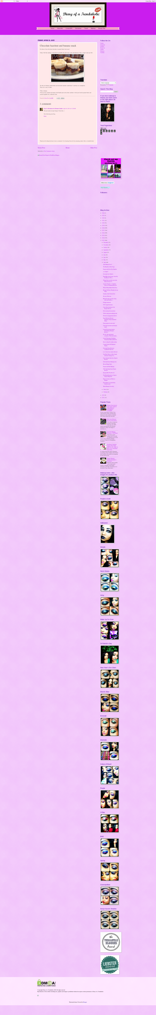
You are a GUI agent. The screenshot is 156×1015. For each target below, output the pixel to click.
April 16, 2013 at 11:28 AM (69, 108)
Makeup (93, 28)
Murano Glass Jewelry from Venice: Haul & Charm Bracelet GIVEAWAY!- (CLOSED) (112, 407)
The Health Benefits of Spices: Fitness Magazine (110, 375)
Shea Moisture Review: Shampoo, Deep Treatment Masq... (109, 319)
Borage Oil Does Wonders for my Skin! (110, 290)
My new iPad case (107, 296)
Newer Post (41, 148)
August (105, 252)
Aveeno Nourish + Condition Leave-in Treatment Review (110, 284)
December (106, 242)
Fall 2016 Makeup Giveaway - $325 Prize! (112, 432)
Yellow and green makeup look (110, 313)
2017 (103, 230)
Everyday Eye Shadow (108, 274)
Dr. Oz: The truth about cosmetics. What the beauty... (110, 335)
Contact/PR (69, 28)
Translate (111, 85)
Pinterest (102, 51)
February (106, 392)
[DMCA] (46, 986)
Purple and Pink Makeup (108, 366)
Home (52, 28)
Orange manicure (107, 302)
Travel (86, 28)
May (105, 260)
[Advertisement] (78, 34)
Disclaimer (78, 28)
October (105, 247)
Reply (45, 116)
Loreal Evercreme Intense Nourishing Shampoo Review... (109, 331)
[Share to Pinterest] (63, 98)
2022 (103, 218)
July (105, 255)
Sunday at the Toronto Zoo (109, 294)
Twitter (102, 43)
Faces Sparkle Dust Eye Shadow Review (110, 358)
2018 (103, 228)
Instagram (102, 45)
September (106, 250)
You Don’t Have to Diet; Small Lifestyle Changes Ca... (110, 354)
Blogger (85, 1002)
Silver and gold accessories (109, 311)
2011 (103, 397)
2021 (103, 220)
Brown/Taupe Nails (107, 364)
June (105, 257)
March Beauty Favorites (108, 386)
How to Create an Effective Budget (109, 379)
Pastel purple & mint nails (109, 323)
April (105, 262)
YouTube (102, 52)
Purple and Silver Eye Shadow (110, 269)
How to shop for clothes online (110, 342)
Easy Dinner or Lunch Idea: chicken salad (109, 383)
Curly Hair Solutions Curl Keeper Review (109, 307)
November (106, 245)
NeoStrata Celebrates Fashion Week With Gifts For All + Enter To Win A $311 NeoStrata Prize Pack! (112, 447)
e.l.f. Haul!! (105, 271)
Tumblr (102, 49)
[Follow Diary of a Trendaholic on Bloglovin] (107, 183)
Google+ (102, 46)
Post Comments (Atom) (49, 151)
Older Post (93, 148)
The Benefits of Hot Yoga (108, 267)
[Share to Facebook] (62, 98)
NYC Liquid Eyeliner (108, 304)
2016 (103, 233)
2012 (103, 395)
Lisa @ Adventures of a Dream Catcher (53, 108)
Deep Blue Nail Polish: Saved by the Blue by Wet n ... (110, 277)
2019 (103, 225)
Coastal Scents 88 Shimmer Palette (109, 345)
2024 (103, 213)
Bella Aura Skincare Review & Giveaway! (112, 419)
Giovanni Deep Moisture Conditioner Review (108, 348)
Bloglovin (102, 48)
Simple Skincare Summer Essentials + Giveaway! (112, 460)
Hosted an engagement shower (110, 315)
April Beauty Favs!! (107, 264)
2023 (103, 215)
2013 (103, 240)
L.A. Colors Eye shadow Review (110, 352)
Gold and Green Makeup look (109, 362)
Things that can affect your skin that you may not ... (110, 280)
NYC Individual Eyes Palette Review (109, 369)
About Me (60, 28)
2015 (103, 235)
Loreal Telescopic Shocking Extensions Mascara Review (110, 338)
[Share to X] (60, 98)
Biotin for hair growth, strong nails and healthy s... (109, 299)
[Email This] (57, 98)
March (105, 389)
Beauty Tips (101, 28)
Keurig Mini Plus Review (109, 372)
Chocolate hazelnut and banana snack (110, 326)
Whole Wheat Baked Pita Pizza (110, 287)
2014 (103, 238)
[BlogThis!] (59, 98)
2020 (103, 223)
